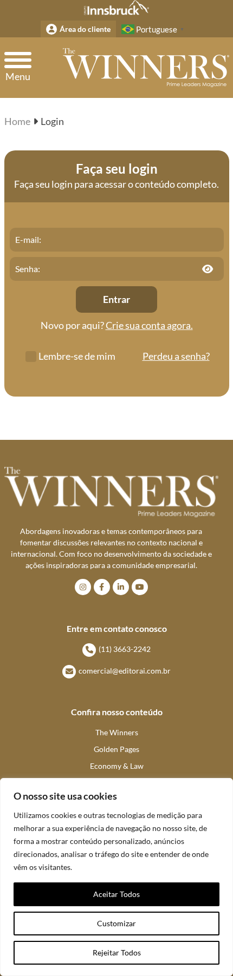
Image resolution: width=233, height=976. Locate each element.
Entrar (116, 299)
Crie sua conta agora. (149, 325)
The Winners (116, 732)
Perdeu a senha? (176, 356)
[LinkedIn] (121, 587)
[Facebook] (102, 587)
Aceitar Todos (116, 894)
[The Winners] (146, 67)
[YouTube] (140, 587)
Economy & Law (117, 765)
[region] (116, 877)
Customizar (116, 923)
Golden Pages (116, 749)
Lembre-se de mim (76, 356)
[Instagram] (83, 587)
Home (17, 121)
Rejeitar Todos (117, 952)
